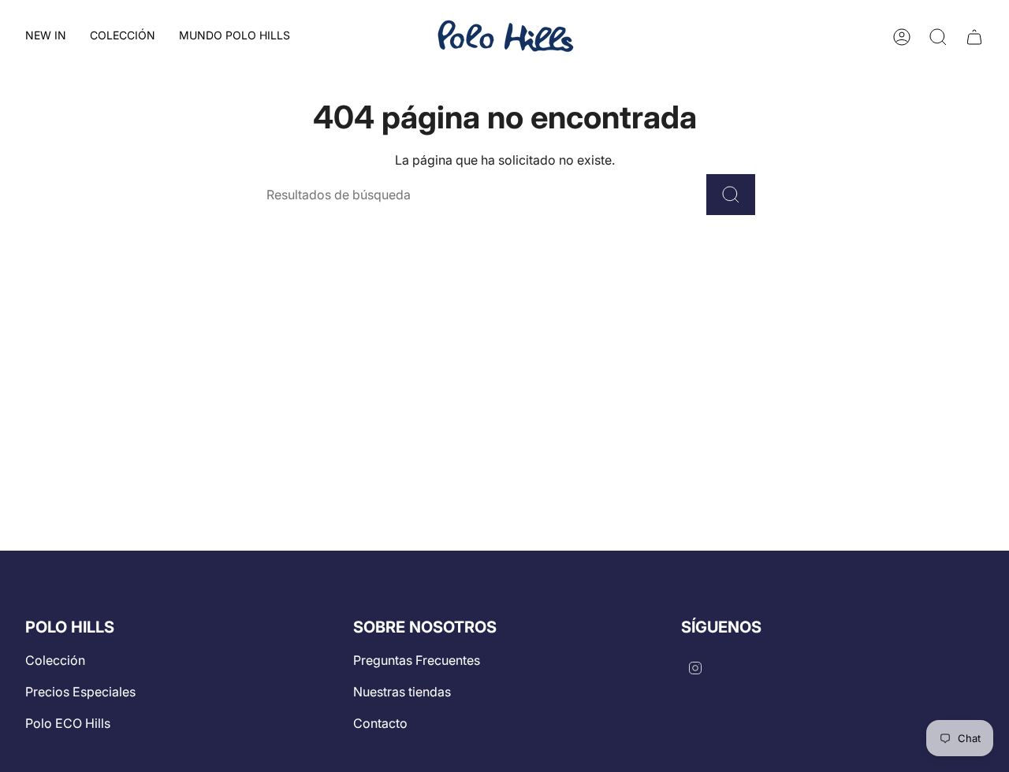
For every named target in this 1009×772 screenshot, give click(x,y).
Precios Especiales (80, 692)
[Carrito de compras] (974, 37)
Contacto (380, 723)
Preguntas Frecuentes (416, 660)
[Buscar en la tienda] (730, 194)
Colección (55, 660)
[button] (122, 36)
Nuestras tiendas (402, 692)
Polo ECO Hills (67, 723)
